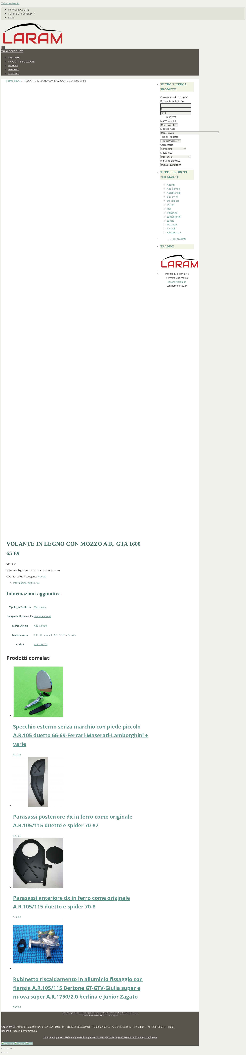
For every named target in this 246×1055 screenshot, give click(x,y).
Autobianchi (174, 192)
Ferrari (171, 204)
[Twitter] (20, 1043)
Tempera (177, 1047)
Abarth (171, 184)
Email (171, 1026)
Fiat (169, 208)
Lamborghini (174, 216)
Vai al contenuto (10, 3)
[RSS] (29, 1043)
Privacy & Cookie (18, 9)
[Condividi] (9, 1048)
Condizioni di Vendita (21, 13)
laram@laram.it (177, 281)
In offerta (170, 116)
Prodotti (20, 80)
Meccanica (40, 607)
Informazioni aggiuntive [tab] (26, 582)
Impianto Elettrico (170, 160)
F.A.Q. (11, 17)
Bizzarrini (172, 196)
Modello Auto (167, 128)
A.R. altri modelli (43, 635)
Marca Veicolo (168, 120)
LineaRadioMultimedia (24, 1030)
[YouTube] (8, 1043)
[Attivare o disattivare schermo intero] (6, 1048)
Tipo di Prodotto (169, 136)
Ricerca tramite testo (172, 101)
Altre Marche (174, 232)
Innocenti (172, 212)
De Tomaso (173, 200)
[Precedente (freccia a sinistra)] (2, 1052)
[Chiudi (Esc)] (12, 1048)
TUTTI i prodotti (177, 238)
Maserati (172, 224)
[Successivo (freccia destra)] (6, 1052)
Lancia (170, 220)
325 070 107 (40, 644)
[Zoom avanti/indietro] (2, 1048)
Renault (171, 228)
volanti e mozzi (42, 616)
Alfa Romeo (40, 625)
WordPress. (189, 1047)
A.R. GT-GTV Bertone (65, 635)
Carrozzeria (166, 144)
